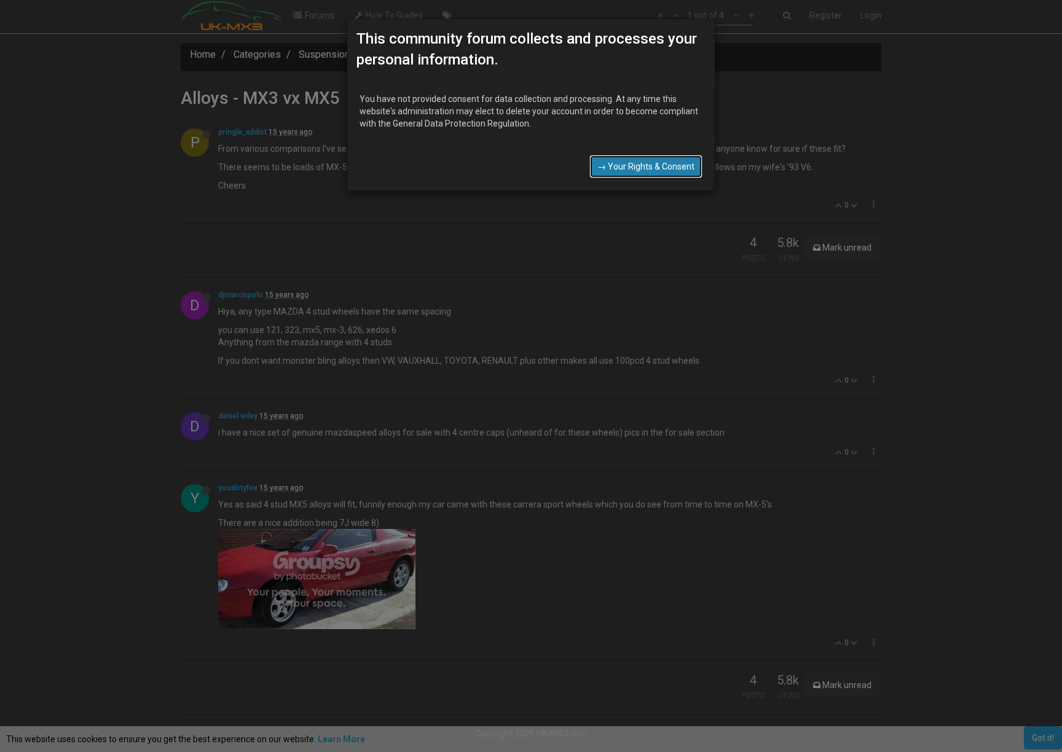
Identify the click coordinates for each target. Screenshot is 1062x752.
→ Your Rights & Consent (645, 166)
